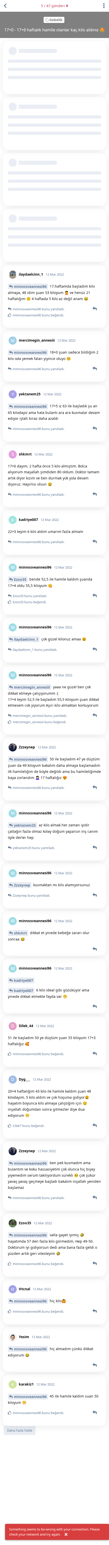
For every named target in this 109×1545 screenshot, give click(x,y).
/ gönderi (53, 5)
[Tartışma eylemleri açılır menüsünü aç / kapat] (104, 6)
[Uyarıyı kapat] (65, 1534)
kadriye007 (23, 980)
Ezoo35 (20, 579)
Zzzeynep (22, 885)
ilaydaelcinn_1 (26, 639)
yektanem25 (25, 825)
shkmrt (20, 933)
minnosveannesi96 (30, 286)
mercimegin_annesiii (32, 687)
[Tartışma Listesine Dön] (5, 6)
